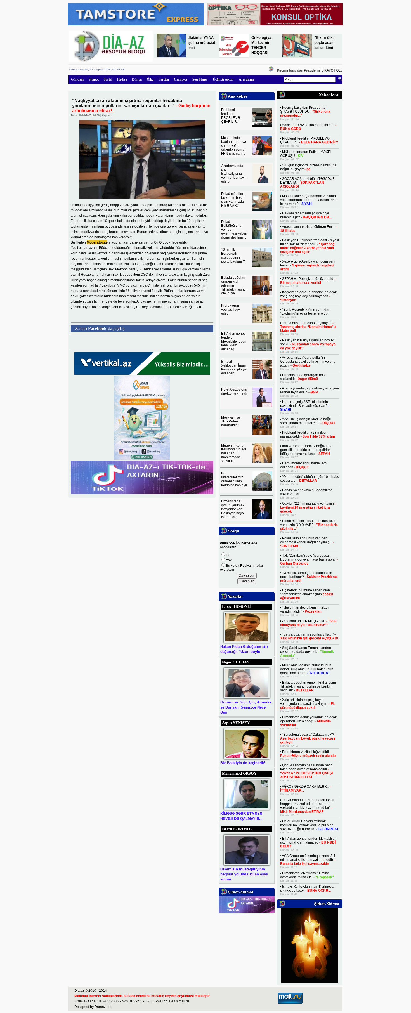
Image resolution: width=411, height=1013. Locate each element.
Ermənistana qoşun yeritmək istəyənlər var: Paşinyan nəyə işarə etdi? (232, 509)
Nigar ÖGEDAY (235, 662)
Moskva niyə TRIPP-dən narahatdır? (230, 421)
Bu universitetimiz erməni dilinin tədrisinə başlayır (234, 479)
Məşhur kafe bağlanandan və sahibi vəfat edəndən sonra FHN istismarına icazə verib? (308, 200)
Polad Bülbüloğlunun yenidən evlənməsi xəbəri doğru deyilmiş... (307, 542)
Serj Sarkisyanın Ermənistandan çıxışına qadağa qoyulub (307, 652)
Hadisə (122, 79)
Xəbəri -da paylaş (99, 328)
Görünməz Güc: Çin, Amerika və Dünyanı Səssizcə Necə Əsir (245, 707)
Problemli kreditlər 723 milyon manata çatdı (307, 434)
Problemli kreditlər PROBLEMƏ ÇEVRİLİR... (230, 116)
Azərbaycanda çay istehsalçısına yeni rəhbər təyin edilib (234, 173)
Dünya (137, 79)
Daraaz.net (103, 1007)
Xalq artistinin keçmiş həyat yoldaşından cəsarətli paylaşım (307, 704)
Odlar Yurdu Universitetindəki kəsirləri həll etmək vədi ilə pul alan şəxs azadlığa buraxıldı (309, 825)
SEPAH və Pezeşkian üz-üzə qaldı (308, 281)
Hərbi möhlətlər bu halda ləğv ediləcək (303, 465)
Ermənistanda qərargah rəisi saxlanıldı (302, 377)
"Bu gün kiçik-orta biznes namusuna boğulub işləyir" (308, 167)
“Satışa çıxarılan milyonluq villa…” (309, 636)
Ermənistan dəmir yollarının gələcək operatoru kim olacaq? (308, 721)
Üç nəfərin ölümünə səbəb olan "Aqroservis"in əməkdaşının (306, 594)
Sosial (108, 79)
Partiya (164, 79)
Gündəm (77, 79)
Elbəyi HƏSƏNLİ (236, 607)
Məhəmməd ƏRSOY (239, 773)
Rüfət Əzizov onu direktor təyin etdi (234, 391)
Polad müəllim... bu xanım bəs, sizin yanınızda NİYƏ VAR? (233, 199)
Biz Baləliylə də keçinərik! (242, 763)
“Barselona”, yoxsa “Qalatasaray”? (308, 738)
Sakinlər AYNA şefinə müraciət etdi (201, 43)
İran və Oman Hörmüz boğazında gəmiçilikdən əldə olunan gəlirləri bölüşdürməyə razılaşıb (306, 450)
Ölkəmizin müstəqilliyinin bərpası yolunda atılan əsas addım (244, 874)
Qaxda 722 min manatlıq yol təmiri (308, 507)
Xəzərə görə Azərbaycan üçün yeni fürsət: (307, 265)
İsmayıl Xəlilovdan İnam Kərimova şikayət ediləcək (234, 367)
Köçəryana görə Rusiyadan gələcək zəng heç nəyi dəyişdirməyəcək (308, 296)
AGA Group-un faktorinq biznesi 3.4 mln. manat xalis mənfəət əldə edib (308, 860)
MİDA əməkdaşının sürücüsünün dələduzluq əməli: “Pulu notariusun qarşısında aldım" (306, 669)
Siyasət (94, 79)
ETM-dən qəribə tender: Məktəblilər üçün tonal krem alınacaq (233, 341)
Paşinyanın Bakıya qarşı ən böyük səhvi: (308, 344)
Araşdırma (246, 79)
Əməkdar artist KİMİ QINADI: (308, 623)
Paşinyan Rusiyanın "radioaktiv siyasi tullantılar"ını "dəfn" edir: (309, 246)
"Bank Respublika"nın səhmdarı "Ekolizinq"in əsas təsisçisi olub (305, 311)
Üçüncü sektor (223, 79)
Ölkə (150, 79)
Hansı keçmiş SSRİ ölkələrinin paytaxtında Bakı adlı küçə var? (304, 406)
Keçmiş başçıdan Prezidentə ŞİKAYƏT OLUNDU (305, 70)
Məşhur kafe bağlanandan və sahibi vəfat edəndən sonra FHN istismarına (233, 145)
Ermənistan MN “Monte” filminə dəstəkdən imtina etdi (307, 875)
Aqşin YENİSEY (236, 723)
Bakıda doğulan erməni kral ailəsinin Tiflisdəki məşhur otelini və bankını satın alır (309, 686)
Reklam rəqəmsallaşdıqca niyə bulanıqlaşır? (306, 215)
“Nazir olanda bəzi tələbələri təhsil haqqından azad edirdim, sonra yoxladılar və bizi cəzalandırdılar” (307, 806)
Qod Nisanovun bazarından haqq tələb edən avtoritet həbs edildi (306, 771)
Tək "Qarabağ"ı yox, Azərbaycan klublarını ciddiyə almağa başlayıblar (309, 559)
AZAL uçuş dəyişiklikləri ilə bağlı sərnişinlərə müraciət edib (307, 421)
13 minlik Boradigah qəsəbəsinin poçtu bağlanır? (233, 255)
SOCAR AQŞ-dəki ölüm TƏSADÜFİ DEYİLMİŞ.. (307, 182)
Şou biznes (200, 79)
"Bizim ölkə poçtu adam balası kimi (324, 43)
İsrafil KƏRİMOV (237, 829)
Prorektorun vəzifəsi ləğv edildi (230, 309)
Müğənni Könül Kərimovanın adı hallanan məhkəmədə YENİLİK (233, 453)
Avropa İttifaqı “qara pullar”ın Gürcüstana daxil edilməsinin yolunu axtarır (308, 361)
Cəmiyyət (180, 79)
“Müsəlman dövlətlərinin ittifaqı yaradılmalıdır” (304, 609)
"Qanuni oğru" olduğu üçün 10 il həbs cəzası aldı (309, 479)
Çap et (106, 115)
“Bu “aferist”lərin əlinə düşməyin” (308, 327)
